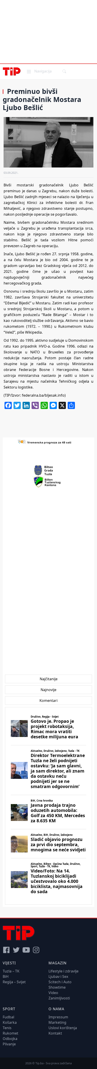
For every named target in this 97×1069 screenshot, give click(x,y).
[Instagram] (36, 950)
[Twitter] (16, 950)
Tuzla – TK (11, 971)
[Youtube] (26, 950)
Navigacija (39, 71)
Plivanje (9, 1044)
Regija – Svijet (14, 981)
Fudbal (8, 1017)
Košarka (10, 1022)
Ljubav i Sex (58, 976)
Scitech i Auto (60, 981)
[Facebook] (6, 950)
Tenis (7, 1027)
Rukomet (10, 1033)
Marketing (57, 1022)
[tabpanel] (48, 806)
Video (53, 992)
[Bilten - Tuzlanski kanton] (48, 482)
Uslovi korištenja (62, 1027)
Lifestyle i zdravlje (63, 971)
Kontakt (55, 1033)
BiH (6, 976)
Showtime (57, 987)
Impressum (58, 1017)
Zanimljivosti (59, 998)
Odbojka (10, 1038)
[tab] (48, 679)
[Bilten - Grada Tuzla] (48, 470)
